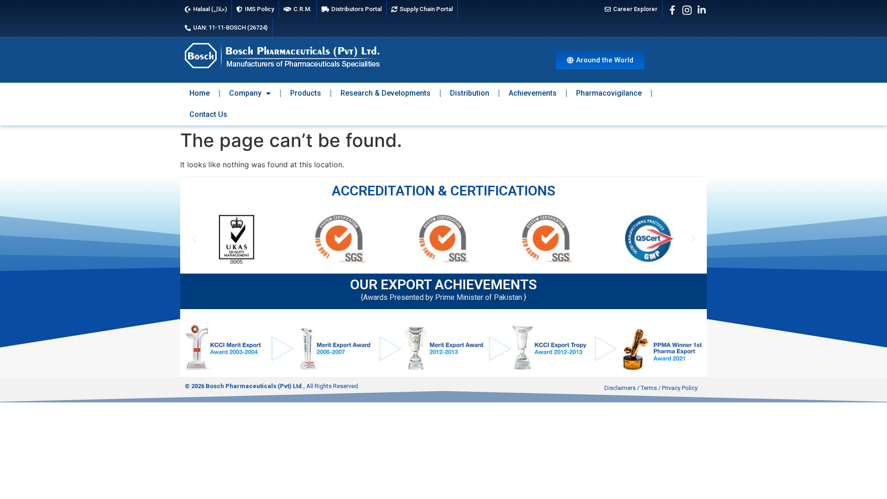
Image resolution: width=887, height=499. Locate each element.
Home (199, 93)
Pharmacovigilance (609, 93)
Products (305, 93)
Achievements (533, 93)
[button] (194, 239)
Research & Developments (385, 93)
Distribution (469, 93)
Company (245, 93)
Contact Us (208, 114)
